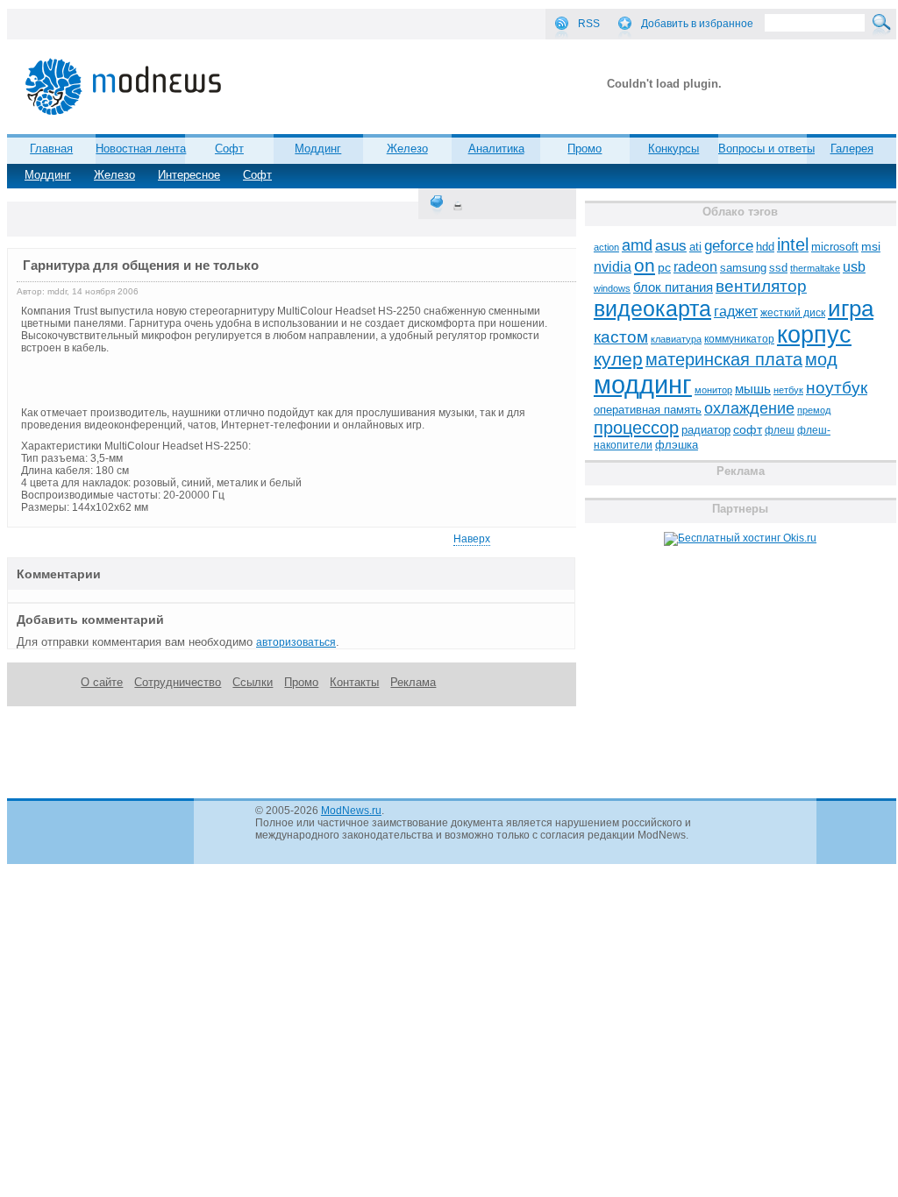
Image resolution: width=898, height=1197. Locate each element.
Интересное (189, 174)
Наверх (471, 539)
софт (747, 429)
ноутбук (836, 388)
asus (671, 245)
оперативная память (648, 410)
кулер (618, 359)
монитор (713, 390)
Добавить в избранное (697, 24)
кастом (621, 337)
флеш (780, 430)
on (644, 265)
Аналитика (496, 148)
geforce (728, 245)
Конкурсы (673, 148)
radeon (695, 266)
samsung (743, 268)
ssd (778, 267)
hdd (765, 247)
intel (793, 244)
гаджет (736, 311)
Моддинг (48, 174)
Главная (51, 148)
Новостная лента (141, 148)
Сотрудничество (177, 682)
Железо (114, 174)
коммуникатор (739, 339)
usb (854, 266)
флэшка (676, 444)
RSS (589, 24)
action (606, 247)
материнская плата (723, 359)
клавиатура (676, 339)
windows (612, 288)
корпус (814, 335)
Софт (257, 174)
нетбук (788, 390)
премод (813, 410)
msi (870, 246)
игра (850, 308)
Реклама (413, 682)
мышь (753, 388)
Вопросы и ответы (766, 148)
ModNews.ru (351, 810)
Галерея (851, 148)
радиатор (706, 429)
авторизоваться (296, 642)
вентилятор (761, 286)
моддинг (643, 384)
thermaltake (815, 268)
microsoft (835, 246)
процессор (636, 427)
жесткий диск (792, 313)
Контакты (354, 682)
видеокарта (652, 308)
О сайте (102, 682)
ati (695, 246)
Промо (584, 148)
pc (664, 267)
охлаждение (749, 408)
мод (821, 359)
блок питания (673, 287)
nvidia (612, 266)
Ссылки (252, 682)
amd (637, 245)
